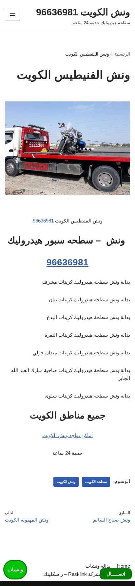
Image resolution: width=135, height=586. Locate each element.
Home (123, 566)
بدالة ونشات (98, 566)
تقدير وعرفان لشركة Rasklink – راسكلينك (86, 574)
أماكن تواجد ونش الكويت (67, 435)
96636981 (43, 220)
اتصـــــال (115, 574)
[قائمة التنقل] (12, 15)
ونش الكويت (66, 482)
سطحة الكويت (96, 482)
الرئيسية (122, 54)
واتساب (15, 569)
